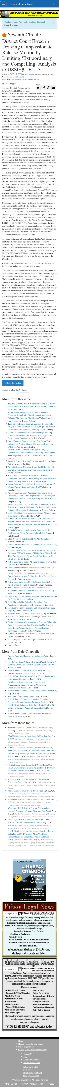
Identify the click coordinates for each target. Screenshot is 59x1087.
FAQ (25, 1056)
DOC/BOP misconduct (15, 794)
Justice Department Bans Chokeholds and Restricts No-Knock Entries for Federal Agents (30, 583)
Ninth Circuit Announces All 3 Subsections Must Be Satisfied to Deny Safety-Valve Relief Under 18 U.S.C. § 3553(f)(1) (31, 590)
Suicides (47, 802)
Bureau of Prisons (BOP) (22, 828)
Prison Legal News (26, 1046)
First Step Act (31, 756)
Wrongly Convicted (31, 1075)
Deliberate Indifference (29, 797)
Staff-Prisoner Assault (15, 825)
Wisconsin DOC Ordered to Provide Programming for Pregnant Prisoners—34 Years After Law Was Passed (30, 809)
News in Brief (13, 645)
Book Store (27, 1069)
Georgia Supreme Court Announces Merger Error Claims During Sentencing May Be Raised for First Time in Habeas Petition (32, 576)
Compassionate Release (19, 79)
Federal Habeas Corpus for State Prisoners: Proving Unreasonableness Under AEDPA (29, 672)
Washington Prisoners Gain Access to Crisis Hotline (29, 799)
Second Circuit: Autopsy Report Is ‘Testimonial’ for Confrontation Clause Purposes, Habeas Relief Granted (30, 531)
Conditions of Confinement (24, 739)
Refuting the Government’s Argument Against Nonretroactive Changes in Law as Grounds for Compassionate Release (27, 685)
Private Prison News (31, 1062)
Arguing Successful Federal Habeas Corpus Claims (28, 656)
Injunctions (42, 814)
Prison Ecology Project (32, 1072)
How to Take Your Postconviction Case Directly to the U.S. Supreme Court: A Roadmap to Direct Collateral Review (32, 663)
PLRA (37, 739)
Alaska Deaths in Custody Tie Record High (25, 790)
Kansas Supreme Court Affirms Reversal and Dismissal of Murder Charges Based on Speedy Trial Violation (31, 485)
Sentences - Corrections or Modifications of (35, 742)
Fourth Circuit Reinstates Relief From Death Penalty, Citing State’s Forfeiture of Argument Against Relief (32, 706)
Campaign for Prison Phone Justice (32, 1049)
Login (24, 390)
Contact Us (27, 1054)
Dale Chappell (29, 74)
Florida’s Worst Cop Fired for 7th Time (24, 613)
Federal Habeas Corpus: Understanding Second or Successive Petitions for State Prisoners (28, 700)
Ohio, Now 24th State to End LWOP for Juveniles (28, 538)
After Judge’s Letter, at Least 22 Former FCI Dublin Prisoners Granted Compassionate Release (29, 821)
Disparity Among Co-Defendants (26, 845)
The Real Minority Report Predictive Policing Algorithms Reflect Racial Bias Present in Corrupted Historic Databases (32, 405)
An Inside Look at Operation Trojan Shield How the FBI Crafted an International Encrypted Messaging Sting (31, 468)
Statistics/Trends (40, 730)
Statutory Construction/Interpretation (27, 759)
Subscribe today (11, 24)
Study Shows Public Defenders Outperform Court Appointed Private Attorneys (28, 603)
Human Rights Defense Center (30, 1043)
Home (20, 1041)
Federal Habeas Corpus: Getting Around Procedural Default (32, 690)
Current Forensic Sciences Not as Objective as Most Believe (32, 544)
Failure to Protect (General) (34, 802)
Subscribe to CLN (30, 1066)
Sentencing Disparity (48, 759)
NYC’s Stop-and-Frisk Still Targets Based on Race (28, 639)
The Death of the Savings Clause (21, 696)
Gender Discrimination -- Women (26, 814)
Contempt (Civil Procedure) (34, 785)
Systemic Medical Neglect (25, 774)
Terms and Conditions (32, 1059)
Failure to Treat (46, 774)
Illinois (36, 79)
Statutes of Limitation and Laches (24, 817)
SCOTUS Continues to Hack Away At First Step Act (29, 736)
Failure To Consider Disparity (25, 843)
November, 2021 (12, 77)
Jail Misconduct (29, 730)
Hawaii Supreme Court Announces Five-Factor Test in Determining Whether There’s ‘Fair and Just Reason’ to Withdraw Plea (30, 444)
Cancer (37, 774)
